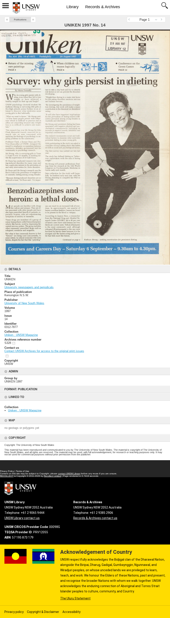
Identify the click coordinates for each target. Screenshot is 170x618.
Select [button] (157, 19)
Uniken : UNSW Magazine (24, 410)
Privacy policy (14, 612)
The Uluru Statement (75, 598)
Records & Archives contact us (95, 518)
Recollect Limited (52, 476)
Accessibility (71, 612)
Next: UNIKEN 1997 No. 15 (33, 19)
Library (72, 7)
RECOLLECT (7, 476)
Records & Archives (102, 7)
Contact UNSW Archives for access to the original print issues (44, 351)
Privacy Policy (7, 471)
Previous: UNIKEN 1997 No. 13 (7, 19)
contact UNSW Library (69, 473)
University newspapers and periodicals (29, 287)
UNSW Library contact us (22, 518)
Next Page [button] (162, 19)
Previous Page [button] (130, 19)
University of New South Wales (24, 303)
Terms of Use (22, 471)
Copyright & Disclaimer (43, 612)
